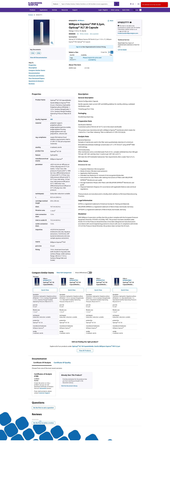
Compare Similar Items (37, 70)
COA (32, 53)
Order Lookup (115, 10)
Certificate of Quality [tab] (62, 362)
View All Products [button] (85, 351)
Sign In (78, 47)
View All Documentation (38, 57)
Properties (32, 65)
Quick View (45, 290)
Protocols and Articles (36, 76)
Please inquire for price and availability (92, 59)
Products (30, 15)
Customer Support (44, 393)
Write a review (84, 34)
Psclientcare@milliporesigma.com (128, 33)
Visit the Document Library (69, 386)
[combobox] (85, 4)
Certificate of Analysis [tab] (42, 362)
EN (138, 4)
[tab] (32, 15)
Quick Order (126, 10)
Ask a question (94, 34)
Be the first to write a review (44, 423)
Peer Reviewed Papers (37, 78)
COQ (38, 53)
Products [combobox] (55, 4)
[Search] (116, 4)
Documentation (34, 73)
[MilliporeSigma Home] (35, 4)
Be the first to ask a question (43, 408)
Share (111, 20)
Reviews (32, 84)
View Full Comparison (64, 272)
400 (51, 119)
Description (33, 68)
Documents (43, 388)
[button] (103, 10)
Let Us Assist (122, 50)
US (133, 4)
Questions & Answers (36, 81)
